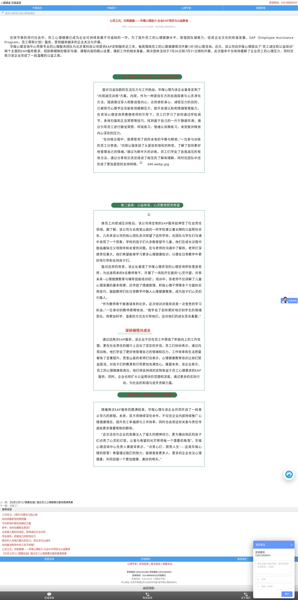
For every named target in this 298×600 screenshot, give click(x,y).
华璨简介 (112, 8)
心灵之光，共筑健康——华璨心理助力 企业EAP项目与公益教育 (36, 549)
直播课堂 (261, 8)
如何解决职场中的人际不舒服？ (19, 544)
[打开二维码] (289, 474)
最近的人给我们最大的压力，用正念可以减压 (26, 540)
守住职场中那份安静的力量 (16, 523)
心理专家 (186, 8)
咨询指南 (144, 563)
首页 (7, 13)
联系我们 (242, 559)
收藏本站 (167, 563)
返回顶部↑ (149, 588)
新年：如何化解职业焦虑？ (16, 527)
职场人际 (17, 13)
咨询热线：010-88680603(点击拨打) (149, 575)
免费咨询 (49, 559)
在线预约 (146, 559)
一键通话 (6, 2)
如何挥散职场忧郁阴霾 (14, 519)
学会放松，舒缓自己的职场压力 (19, 536)
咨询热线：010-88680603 (283, 2)
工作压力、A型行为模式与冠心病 (19, 514)
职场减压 (30, 13)
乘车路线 (155, 563)
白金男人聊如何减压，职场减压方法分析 (24, 532)
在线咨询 (16, 2)
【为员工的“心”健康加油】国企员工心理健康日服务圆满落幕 (41, 502)
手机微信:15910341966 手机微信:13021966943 (149, 572)
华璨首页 (37, 8)
